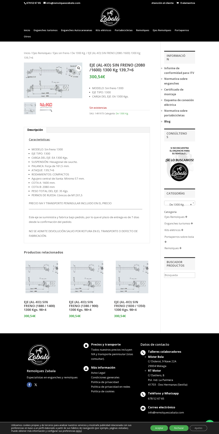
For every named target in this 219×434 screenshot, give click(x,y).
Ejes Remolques (162, 30)
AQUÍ (79, 430)
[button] (79, 68)
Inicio (27, 30)
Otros (27, 36)
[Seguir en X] (35, 384)
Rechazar (179, 428)
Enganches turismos (46, 30)
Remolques (142, 30)
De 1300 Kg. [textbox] (179, 204)
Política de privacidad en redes (110, 386)
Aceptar (159, 428)
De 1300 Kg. (79, 53)
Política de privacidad (105, 382)
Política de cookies (102, 391)
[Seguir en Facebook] (29, 384)
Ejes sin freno (61, 53)
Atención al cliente (163, 3)
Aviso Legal (98, 373)
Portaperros (182, 30)
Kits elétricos (103, 30)
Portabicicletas (124, 30)
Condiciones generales (105, 377)
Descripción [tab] (35, 130)
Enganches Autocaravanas (76, 30)
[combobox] (179, 203)
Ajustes (198, 428)
